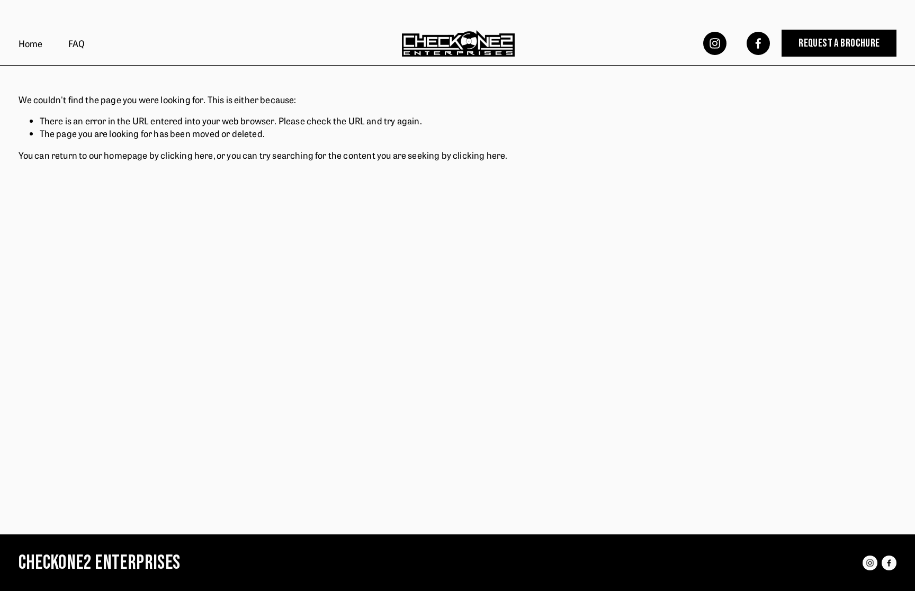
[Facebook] (758, 43)
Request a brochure (839, 43)
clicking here (186, 155)
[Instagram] (714, 43)
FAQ (76, 43)
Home (31, 43)
